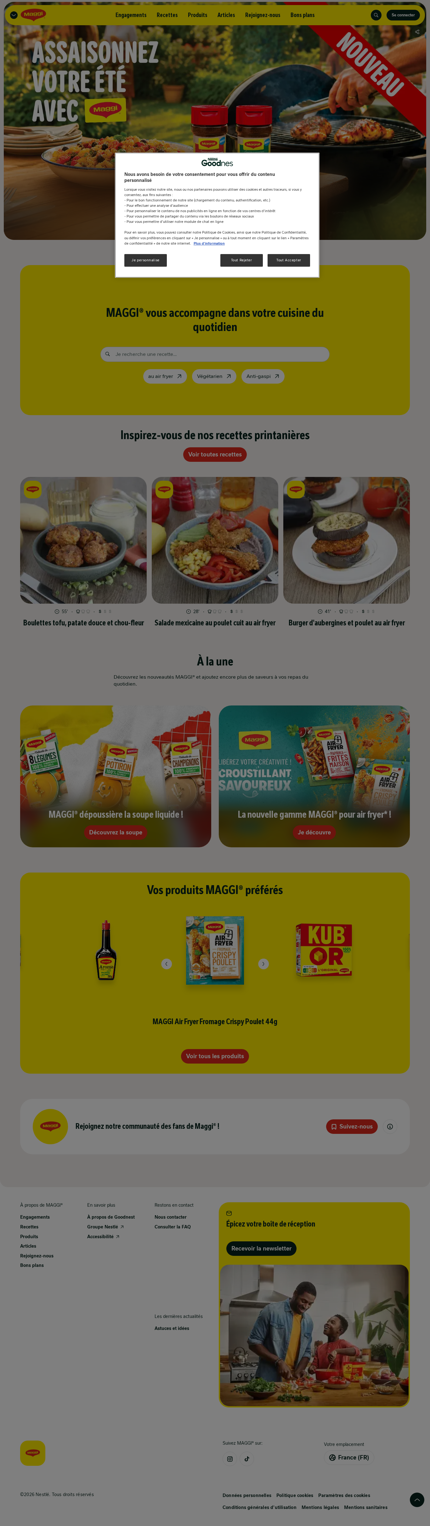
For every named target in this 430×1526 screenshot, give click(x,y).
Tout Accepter (288, 260)
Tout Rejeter (241, 260)
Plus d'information (209, 243)
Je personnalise (146, 260)
